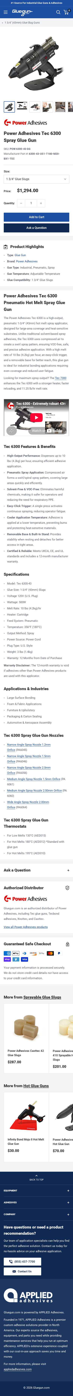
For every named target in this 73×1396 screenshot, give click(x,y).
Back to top (37, 1179)
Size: (18, 171)
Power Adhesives (27, 261)
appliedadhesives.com (18, 1369)
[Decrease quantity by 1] (21, 203)
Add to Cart (36, 217)
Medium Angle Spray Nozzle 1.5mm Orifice (33, 779)
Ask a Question (36, 228)
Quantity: (9, 203)
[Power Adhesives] (36, 122)
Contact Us (25, 1271)
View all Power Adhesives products (26, 927)
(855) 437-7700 (24, 1263)
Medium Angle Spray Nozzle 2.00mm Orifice (34, 790)
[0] (66, 12)
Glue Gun (20, 255)
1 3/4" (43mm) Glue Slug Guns (22, 22)
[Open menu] (5, 12)
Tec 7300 (60, 378)
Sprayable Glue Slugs (42, 997)
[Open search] (58, 12)
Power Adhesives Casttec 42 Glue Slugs (26, 1053)
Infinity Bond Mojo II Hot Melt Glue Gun (26, 1142)
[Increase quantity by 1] (41, 203)
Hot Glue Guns (36, 1086)
